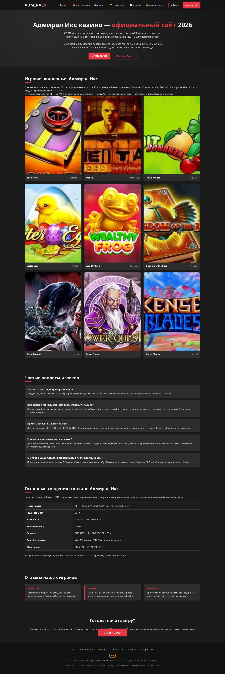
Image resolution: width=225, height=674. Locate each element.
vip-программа (147, 649)
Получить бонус (124, 56)
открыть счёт (191, 5)
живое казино (87, 649)
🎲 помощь (99, 5)
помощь (102, 649)
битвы (73, 649)
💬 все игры (135, 5)
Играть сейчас (99, 56)
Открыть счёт (113, 632)
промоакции (117, 649)
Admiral (36, 5)
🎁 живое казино (81, 5)
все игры (131, 649)
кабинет (175, 5)
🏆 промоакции (117, 5)
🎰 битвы (63, 5)
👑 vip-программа (154, 5)
